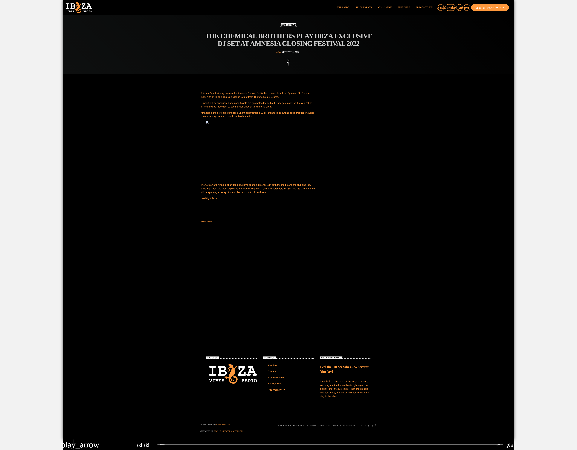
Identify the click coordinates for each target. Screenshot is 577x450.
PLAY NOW (490, 7)
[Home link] (79, 7)
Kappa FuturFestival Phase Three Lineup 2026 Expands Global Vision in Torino (356, 166)
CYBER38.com (223, 424)
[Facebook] (375, 425)
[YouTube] (362, 425)
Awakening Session (346, 278)
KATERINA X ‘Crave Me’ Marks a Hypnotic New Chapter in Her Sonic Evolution (355, 151)
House (332, 203)
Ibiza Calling (343, 248)
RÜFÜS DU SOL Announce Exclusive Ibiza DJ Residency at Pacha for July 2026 (355, 136)
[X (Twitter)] (365, 425)
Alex (210, 221)
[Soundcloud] (368, 425)
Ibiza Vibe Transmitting (348, 232)
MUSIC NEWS (288, 25)
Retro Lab (334, 208)
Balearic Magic (344, 294)
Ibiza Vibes (270, 286)
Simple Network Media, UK (228, 431)
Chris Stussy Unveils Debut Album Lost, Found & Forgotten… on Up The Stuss (356, 120)
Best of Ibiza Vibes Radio (349, 263)
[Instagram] (372, 425)
